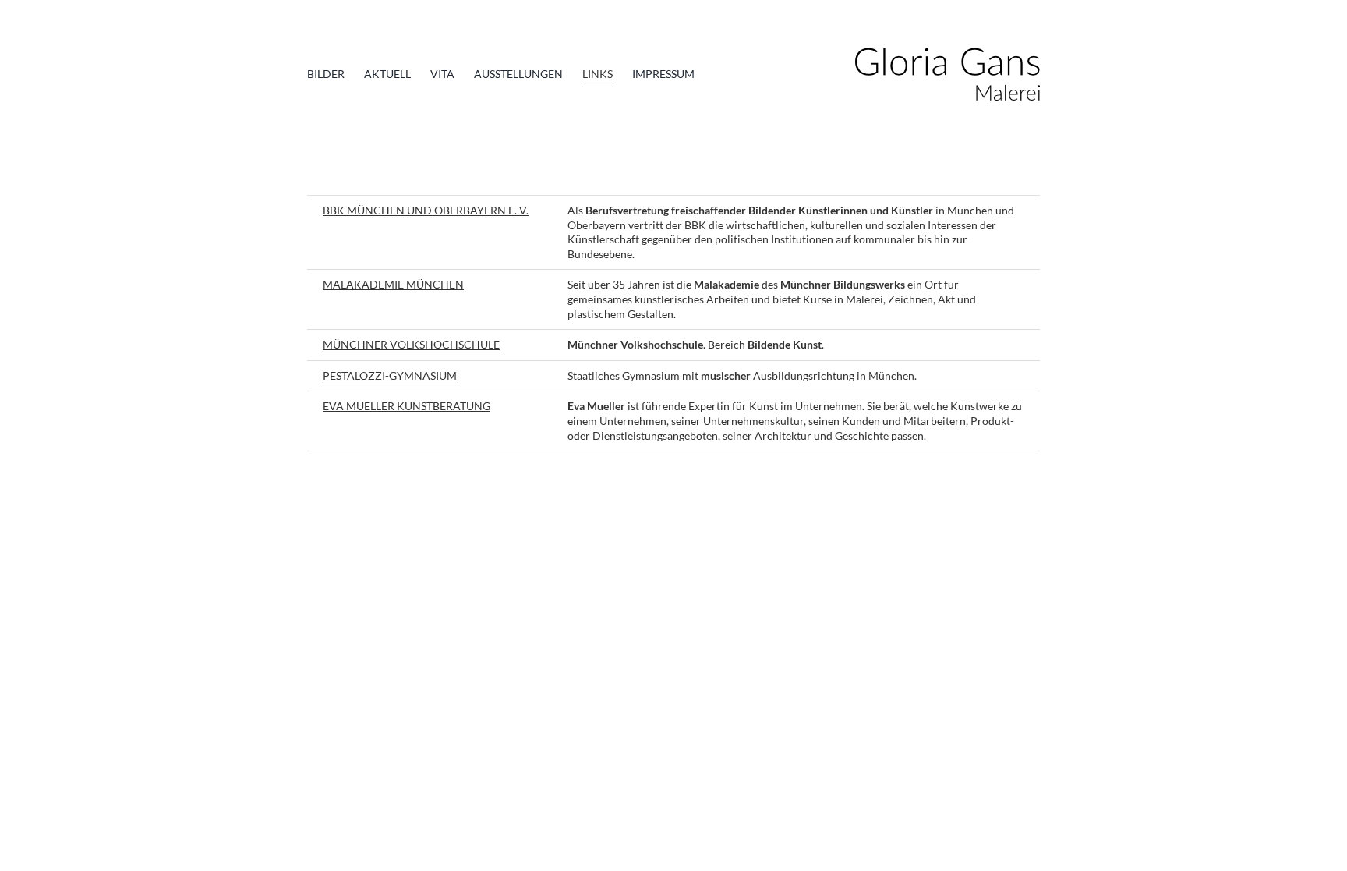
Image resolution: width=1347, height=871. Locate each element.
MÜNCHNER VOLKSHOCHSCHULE (411, 344)
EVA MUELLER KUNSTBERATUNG (406, 405)
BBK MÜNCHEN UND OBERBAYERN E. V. (426, 210)
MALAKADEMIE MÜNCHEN (393, 284)
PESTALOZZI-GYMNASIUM (390, 375)
